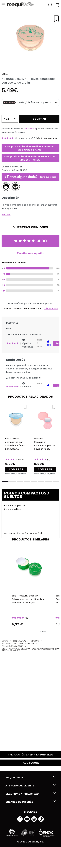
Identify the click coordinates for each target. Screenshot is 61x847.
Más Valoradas (12, 308)
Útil (49, 345)
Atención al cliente (19, 785)
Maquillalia (14, 777)
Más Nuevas (51, 308)
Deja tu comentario (46, 138)
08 (33, 129)
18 (25, 129)
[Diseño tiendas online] (47, 832)
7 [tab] (48, 481)
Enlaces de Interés (19, 801)
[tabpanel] (30, 37)
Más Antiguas (32, 308)
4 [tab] (27, 481)
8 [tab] (56, 481)
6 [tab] (41, 481)
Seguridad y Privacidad (22, 793)
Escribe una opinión (30, 253)
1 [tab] (5, 481)
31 (28, 129)
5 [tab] (34, 481)
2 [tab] (12, 481)
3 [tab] (20, 481)
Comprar (16, 469)
